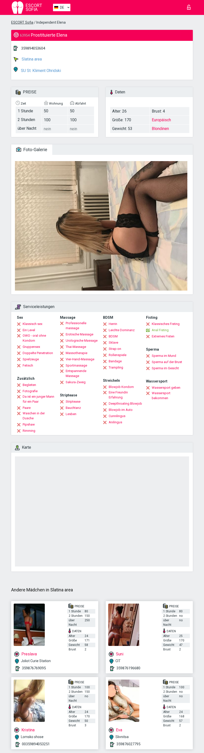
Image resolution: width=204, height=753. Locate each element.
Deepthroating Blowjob (125, 403)
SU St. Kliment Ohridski (40, 70)
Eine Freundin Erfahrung (118, 394)
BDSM (113, 336)
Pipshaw (29, 424)
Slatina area (31, 59)
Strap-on (115, 349)
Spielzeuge (31, 359)
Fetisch (28, 365)
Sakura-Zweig (76, 382)
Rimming (29, 431)
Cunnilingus (117, 416)
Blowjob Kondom (121, 387)
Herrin (113, 324)
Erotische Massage (79, 334)
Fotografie (30, 391)
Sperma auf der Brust (167, 362)
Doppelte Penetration (38, 353)
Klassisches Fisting (166, 324)
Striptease (73, 401)
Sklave (113, 342)
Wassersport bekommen (161, 395)
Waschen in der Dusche (34, 415)
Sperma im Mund (164, 356)
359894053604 (33, 48)
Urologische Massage (82, 340)
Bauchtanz (73, 408)
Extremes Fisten (163, 336)
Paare (27, 408)
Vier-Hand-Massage (80, 359)
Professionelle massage (76, 325)
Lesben (71, 414)
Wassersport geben (166, 387)
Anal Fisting (160, 330)
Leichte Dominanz (122, 330)
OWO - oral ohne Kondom (34, 338)
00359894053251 (36, 744)
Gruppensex (31, 347)
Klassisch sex (32, 324)
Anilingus (115, 422)
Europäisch (161, 120)
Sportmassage (76, 365)
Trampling (116, 367)
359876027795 (128, 744)
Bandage (115, 361)
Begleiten (29, 385)
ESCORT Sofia (22, 22)
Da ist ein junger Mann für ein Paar (38, 399)
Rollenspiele (117, 355)
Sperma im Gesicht (165, 368)
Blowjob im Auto (121, 410)
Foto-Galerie (34, 149)
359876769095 (34, 668)
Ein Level (29, 330)
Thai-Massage (76, 347)
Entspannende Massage (76, 373)
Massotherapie (76, 353)
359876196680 (128, 668)
